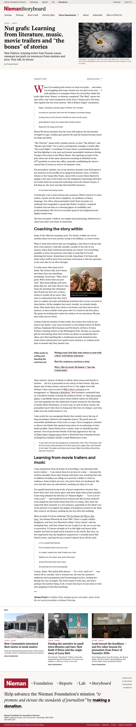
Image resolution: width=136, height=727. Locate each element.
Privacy (113, 725)
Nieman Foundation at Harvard (15, 2)
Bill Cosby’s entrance (74, 390)
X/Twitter (127, 681)
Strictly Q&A (48, 15)
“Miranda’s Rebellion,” (60, 393)
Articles (8, 15)
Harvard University (93, 725)
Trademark (105, 725)
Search (127, 2)
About (86, 15)
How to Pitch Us (114, 15)
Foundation (43, 683)
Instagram (127, 684)
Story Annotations (67, 15)
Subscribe (116, 2)
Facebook (127, 687)
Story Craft (33, 15)
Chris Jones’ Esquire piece (49, 435)
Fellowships (34, 2)
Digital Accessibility (125, 725)
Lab (53, 2)
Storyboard (63, 2)
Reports (45, 2)
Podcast (19, 15)
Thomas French (12, 64)
